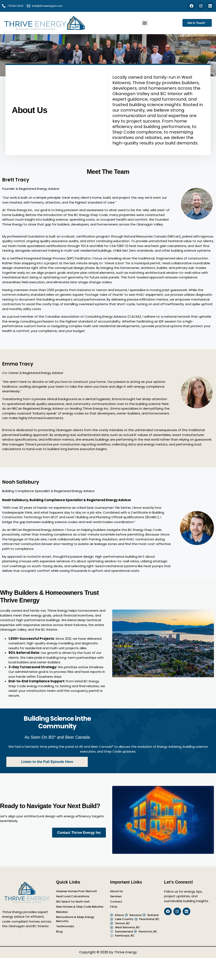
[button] (144, 22)
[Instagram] (201, 6)
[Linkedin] (210, 6)
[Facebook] (191, 6)
